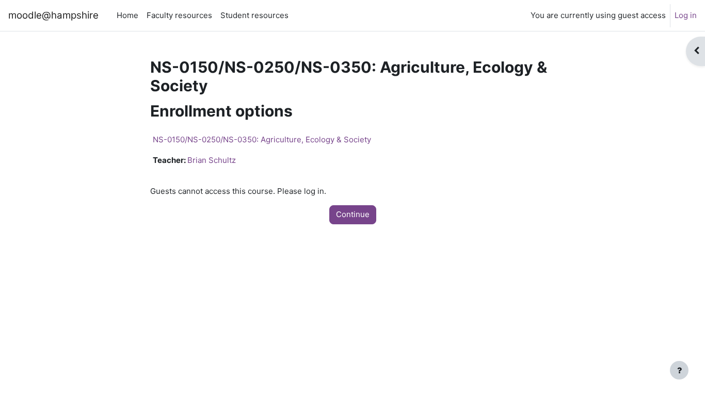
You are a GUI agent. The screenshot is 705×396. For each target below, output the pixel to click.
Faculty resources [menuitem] (179, 15)
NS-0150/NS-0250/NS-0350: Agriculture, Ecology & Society (262, 139)
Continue (353, 214)
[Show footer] (679, 370)
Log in (686, 15)
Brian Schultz (211, 160)
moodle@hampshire (53, 15)
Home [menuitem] (127, 15)
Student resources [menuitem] (254, 15)
